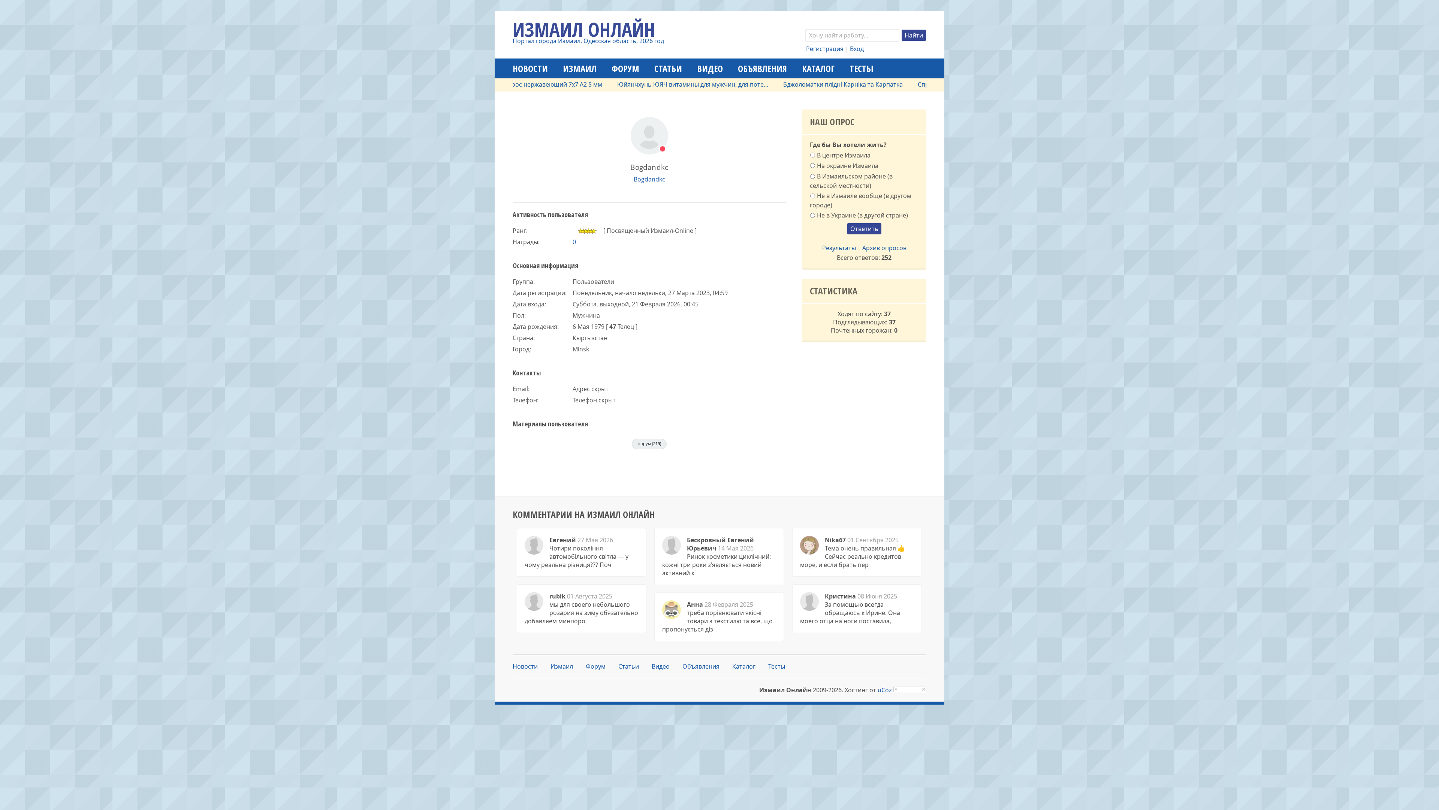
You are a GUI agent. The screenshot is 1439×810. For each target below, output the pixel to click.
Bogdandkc (649, 179)
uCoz (885, 690)
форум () (649, 443)
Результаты (839, 248)
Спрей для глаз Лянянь (923, 84)
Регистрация (825, 49)
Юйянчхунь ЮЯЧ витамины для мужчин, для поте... (664, 84)
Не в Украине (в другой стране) (862, 215)
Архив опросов (884, 248)
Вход (857, 49)
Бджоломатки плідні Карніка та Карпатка (815, 84)
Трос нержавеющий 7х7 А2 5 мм (527, 84)
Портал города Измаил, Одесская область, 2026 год (588, 41)
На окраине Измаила (847, 166)
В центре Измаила (844, 155)
